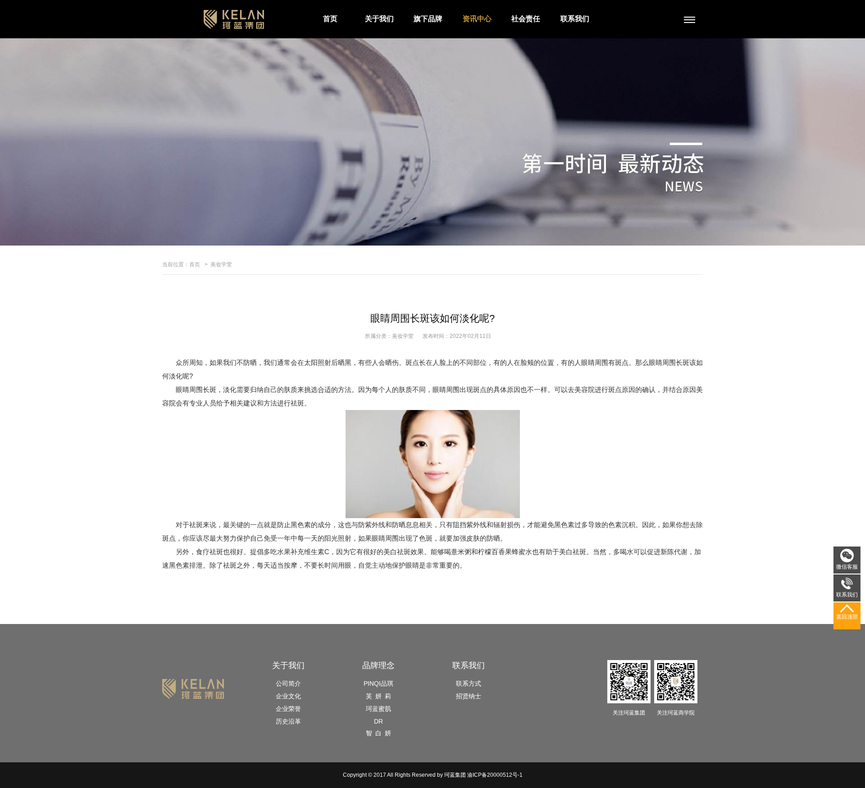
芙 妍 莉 (378, 696)
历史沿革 (288, 721)
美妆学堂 (221, 264)
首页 (330, 19)
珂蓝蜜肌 (378, 708)
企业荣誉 (288, 708)
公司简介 (288, 683)
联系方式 (468, 683)
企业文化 (288, 696)
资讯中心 (477, 19)
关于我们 (379, 19)
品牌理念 (378, 665)
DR (378, 721)
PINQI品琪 (378, 683)
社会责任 (525, 19)
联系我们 (574, 19)
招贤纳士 (468, 696)
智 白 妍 (378, 733)
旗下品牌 (428, 19)
